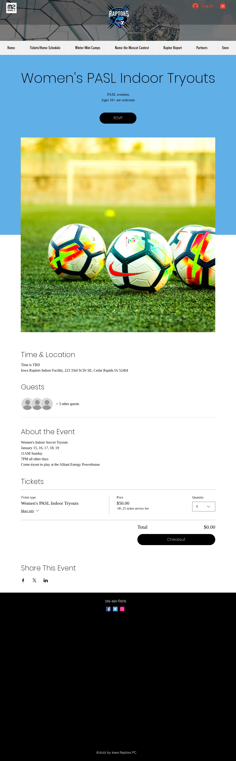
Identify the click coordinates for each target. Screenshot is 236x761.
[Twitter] (115, 609)
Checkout (176, 539)
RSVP (118, 118)
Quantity (198, 497)
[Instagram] (122, 609)
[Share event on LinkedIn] (46, 580)
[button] (223, 5)
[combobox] (203, 506)
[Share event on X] (34, 580)
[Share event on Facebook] (23, 580)
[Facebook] (108, 609)
